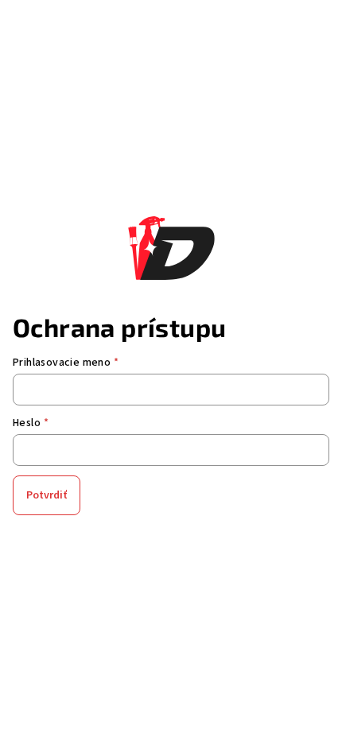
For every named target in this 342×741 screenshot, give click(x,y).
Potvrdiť (46, 495)
